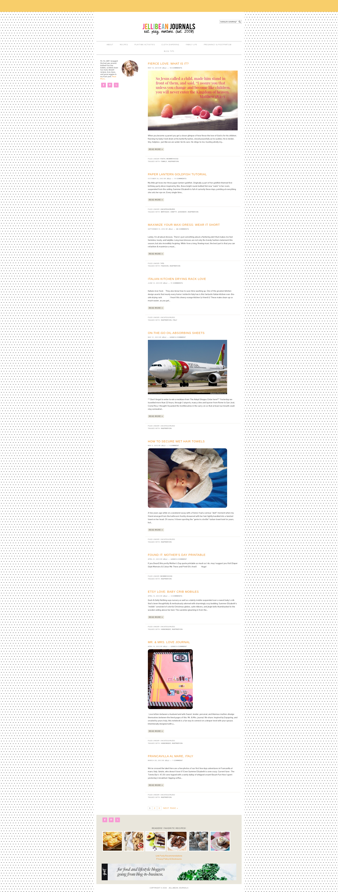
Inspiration (173, 161)
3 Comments (176, 596)
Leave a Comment (178, 337)
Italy (175, 320)
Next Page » (170, 808)
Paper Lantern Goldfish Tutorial (177, 174)
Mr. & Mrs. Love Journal (169, 642)
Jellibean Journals (120, 25)
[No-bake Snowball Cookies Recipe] (198, 841)
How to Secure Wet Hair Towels (176, 441)
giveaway (182, 212)
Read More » (156, 149)
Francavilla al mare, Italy (170, 756)
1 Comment (174, 445)
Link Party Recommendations (169, 855)
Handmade (166, 629)
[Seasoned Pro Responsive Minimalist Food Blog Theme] (169, 879)
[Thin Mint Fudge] (177, 841)
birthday (165, 212)
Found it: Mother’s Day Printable (177, 554)
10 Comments (176, 68)
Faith (162, 159)
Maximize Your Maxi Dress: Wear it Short (184, 224)
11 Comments (180, 179)
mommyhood (172, 159)
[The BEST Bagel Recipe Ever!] (134, 841)
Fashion (165, 266)
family (164, 161)
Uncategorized (167, 209)
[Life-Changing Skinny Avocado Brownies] (155, 841)
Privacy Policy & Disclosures (169, 859)
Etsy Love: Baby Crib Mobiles (173, 591)
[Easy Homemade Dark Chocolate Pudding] (220, 841)
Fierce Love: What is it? (168, 63)
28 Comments (182, 229)
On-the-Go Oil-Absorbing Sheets (176, 333)
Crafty (173, 212)
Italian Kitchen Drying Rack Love (177, 279)
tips (162, 263)
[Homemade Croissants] (112, 841)
